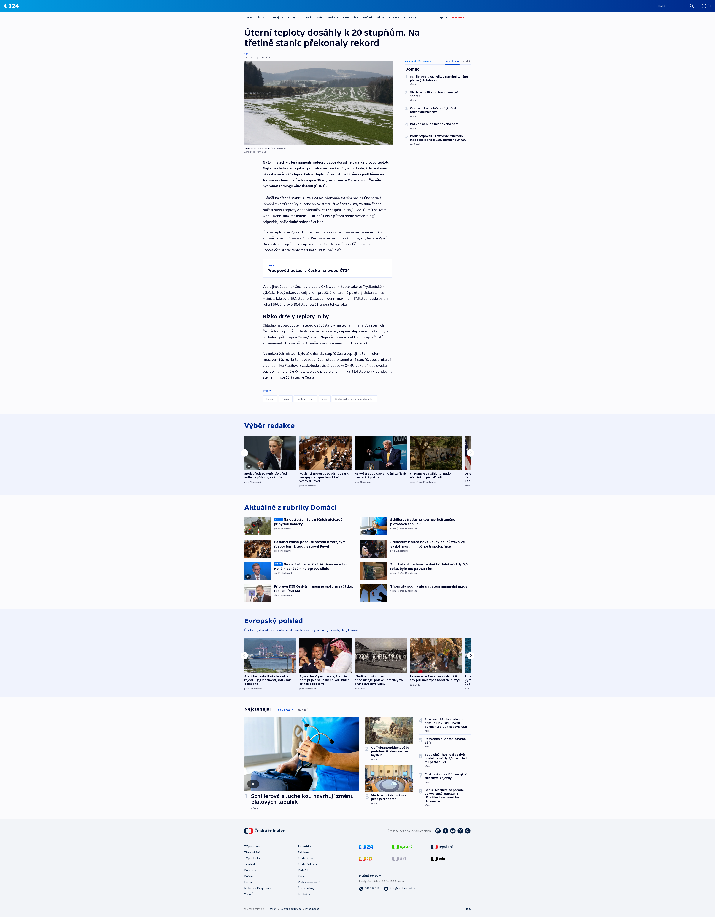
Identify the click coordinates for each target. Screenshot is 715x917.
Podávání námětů (309, 882)
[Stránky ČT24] (366, 846)
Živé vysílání (252, 852)
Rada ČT (303, 870)
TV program (252, 846)
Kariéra (302, 876)
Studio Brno (305, 858)
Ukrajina (277, 17)
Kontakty (304, 894)
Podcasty (410, 17)
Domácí (306, 17)
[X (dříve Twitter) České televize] (460, 831)
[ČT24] (11, 6)
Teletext (249, 864)
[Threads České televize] (468, 831)
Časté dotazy (306, 888)
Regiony (332, 17)
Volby (291, 17)
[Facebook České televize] (445, 831)
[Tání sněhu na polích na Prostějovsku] (318, 103)
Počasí (367, 17)
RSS (468, 908)
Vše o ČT (249, 894)
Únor (324, 399)
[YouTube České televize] (453, 831)
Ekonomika (350, 17)
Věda (380, 17)
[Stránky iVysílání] (442, 846)
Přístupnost (312, 908)
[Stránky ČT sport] (402, 846)
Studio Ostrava (307, 864)
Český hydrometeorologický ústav (354, 399)
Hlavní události (257, 17)
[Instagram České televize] (438, 831)
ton (246, 53)
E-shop (248, 882)
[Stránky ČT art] (399, 858)
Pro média (304, 846)
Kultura (394, 17)
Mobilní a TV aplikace (257, 888)
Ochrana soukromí (290, 908)
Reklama (303, 852)
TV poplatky (252, 858)
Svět (319, 17)
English (272, 908)
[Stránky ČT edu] (438, 858)
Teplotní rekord (305, 399)
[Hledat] (692, 6)
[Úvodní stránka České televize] (265, 831)
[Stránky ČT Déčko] (365, 858)
